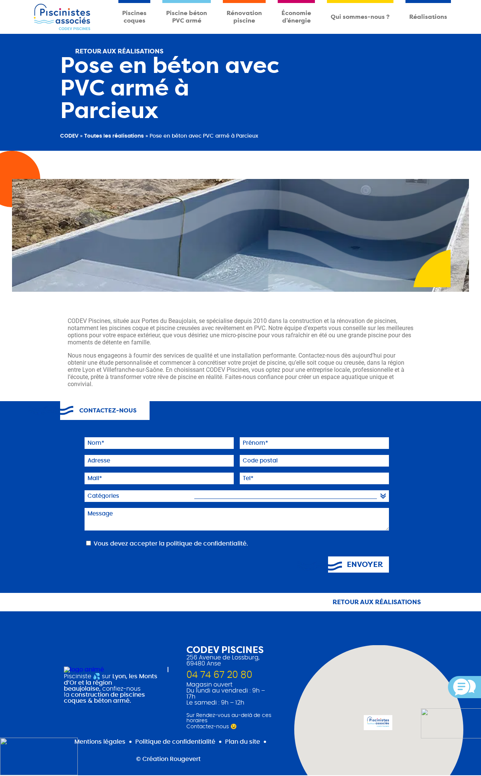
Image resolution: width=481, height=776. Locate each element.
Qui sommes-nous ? (360, 17)
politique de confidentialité (206, 544)
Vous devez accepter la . (171, 544)
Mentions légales (100, 742)
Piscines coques (134, 16)
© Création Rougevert (168, 759)
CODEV (69, 136)
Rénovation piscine (244, 16)
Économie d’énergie (296, 16)
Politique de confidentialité (175, 742)
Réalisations (428, 17)
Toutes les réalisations (114, 136)
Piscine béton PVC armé (186, 16)
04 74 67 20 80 (219, 675)
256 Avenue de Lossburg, (223, 658)
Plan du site (242, 742)
